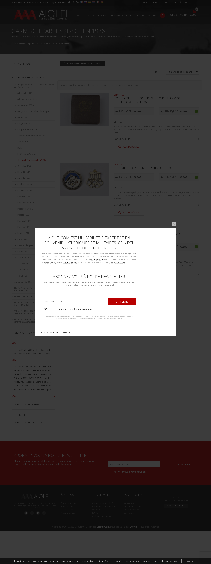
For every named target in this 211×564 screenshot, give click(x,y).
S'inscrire (122, 301)
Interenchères (97, 259)
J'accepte (189, 561)
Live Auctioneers (70, 262)
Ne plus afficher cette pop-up (55, 332)
